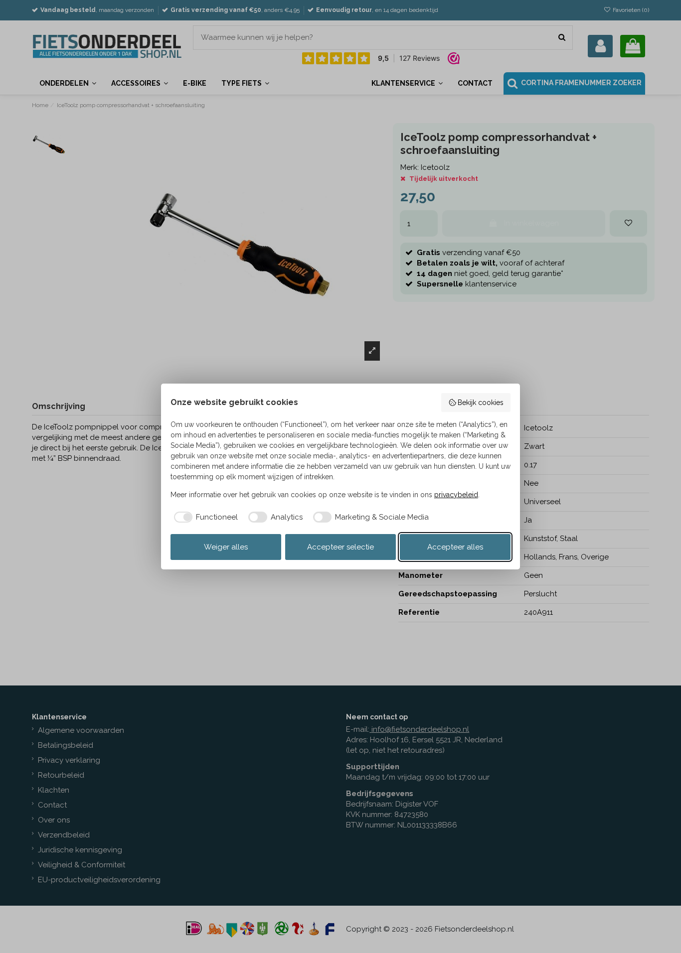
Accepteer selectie (340, 547)
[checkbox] (204, 517)
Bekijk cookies (481, 403)
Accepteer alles (455, 547)
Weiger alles (226, 547)
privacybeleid (456, 495)
